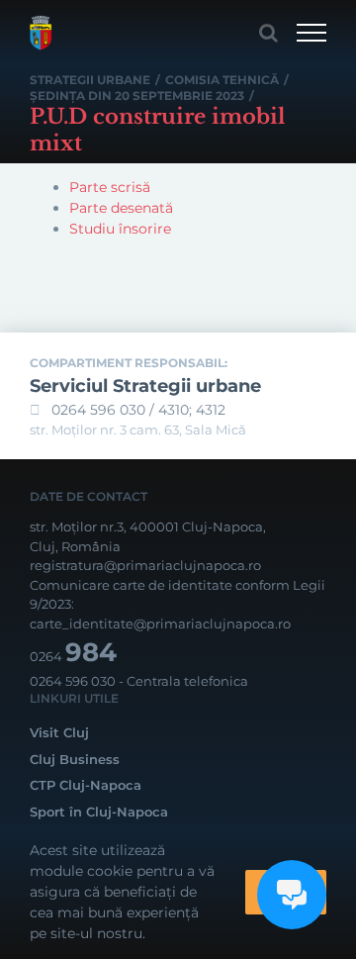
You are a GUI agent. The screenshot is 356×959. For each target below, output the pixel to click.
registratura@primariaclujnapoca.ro (145, 565)
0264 (73, 656)
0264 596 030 (73, 681)
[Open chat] (291, 894)
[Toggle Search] (268, 33)
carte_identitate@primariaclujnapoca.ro (160, 623)
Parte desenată (121, 208)
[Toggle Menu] (311, 33)
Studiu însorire (120, 229)
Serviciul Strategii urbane (145, 386)
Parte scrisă (109, 187)
